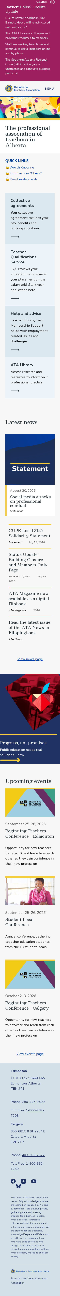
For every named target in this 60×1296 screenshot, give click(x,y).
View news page (30, 659)
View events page (30, 1054)
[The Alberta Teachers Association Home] (22, 88)
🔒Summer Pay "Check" (23, 173)
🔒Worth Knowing (19, 167)
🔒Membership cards (21, 179)
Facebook (13, 1181)
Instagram (23, 1181)
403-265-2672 (33, 1155)
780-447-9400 (33, 1102)
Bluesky (18, 1186)
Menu (49, 89)
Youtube (33, 1181)
